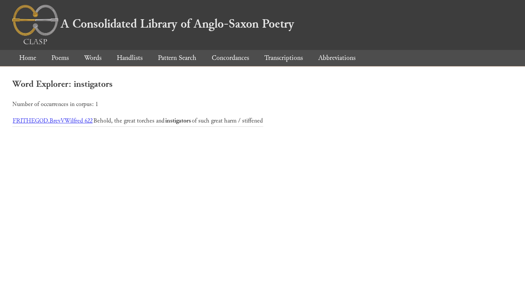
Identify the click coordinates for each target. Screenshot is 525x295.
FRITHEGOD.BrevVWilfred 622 (53, 120)
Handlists (130, 58)
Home (27, 58)
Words (92, 58)
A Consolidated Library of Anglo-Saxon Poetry (177, 24)
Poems (60, 58)
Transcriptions (283, 58)
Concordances (230, 58)
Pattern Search (177, 58)
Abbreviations (337, 58)
